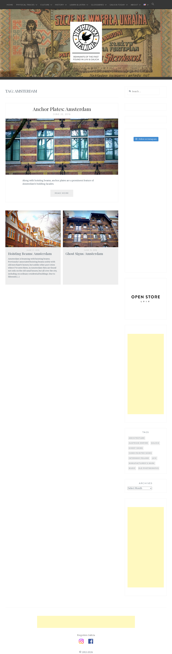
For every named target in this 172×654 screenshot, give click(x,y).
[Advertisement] (146, 374)
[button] (153, 4)
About (134, 5)
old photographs (149, 468)
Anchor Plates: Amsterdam (62, 109)
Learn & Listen (77, 5)
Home (10, 5)
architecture (137, 438)
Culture (44, 5)
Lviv (154, 458)
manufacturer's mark (142, 463)
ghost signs (136, 448)
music (132, 468)
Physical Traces (25, 5)
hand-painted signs (140, 453)
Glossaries (97, 5)
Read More (62, 193)
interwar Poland (139, 458)
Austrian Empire (138, 443)
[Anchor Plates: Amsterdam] (62, 174)
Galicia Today (117, 5)
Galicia (155, 443)
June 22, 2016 (62, 114)
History (59, 5)
